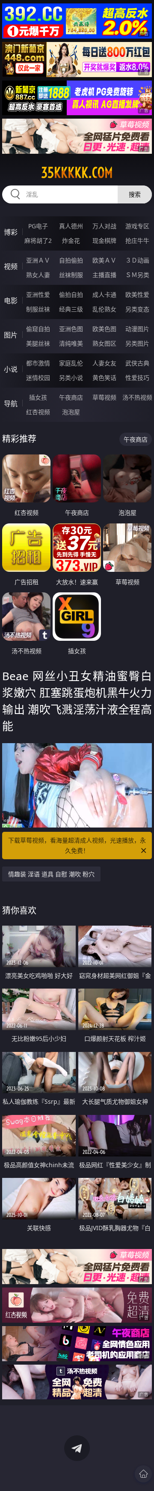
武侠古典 (137, 363)
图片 (11, 335)
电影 (11, 300)
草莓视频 (104, 397)
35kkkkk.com (77, 172)
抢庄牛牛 (137, 240)
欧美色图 (104, 329)
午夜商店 (71, 397)
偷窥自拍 (38, 329)
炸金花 (71, 240)
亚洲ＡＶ (38, 260)
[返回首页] (143, 1473)
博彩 (11, 232)
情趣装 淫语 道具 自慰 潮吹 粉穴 (51, 874)
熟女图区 (104, 343)
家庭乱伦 (71, 363)
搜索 (135, 194)
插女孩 (38, 397)
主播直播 (104, 275)
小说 (11, 369)
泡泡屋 (71, 412)
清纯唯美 (71, 343)
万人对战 (104, 226)
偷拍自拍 (71, 294)
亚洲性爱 (38, 294)
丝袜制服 (71, 275)
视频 (11, 266)
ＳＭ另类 (137, 275)
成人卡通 (104, 294)
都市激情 (38, 363)
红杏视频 (38, 412)
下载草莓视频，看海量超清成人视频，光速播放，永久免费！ (77, 845)
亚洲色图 (71, 329)
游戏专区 (137, 226)
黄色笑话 (104, 377)
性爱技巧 (137, 377)
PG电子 (38, 226)
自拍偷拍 (71, 260)
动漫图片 (137, 329)
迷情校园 (38, 377)
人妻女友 (104, 363)
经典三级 (71, 309)
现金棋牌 (104, 240)
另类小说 (71, 377)
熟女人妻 (38, 275)
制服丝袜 (38, 309)
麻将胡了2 (38, 240)
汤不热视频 (137, 397)
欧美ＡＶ (104, 260)
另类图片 (137, 343)
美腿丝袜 (38, 343)
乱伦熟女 (104, 309)
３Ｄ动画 (137, 260)
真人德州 (71, 226)
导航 (11, 403)
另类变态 (137, 309)
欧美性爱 (137, 294)
